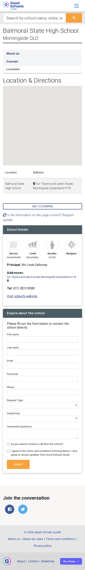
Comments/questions (19, 426)
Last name (13, 347)
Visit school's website (22, 296)
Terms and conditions (60, 539)
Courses (12, 61)
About (21, 561)
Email (10, 360)
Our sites (69, 561)
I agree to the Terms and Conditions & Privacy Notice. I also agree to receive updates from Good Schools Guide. (44, 452)
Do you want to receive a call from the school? (37, 444)
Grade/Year (13, 413)
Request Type (15, 400)
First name (13, 334)
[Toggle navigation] (76, 6)
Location (13, 69)
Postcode (12, 374)
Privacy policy (42, 546)
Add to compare (42, 206)
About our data (33, 539)
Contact (33, 561)
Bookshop (48, 561)
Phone (10, 387)
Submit (18, 464)
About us (12, 53)
